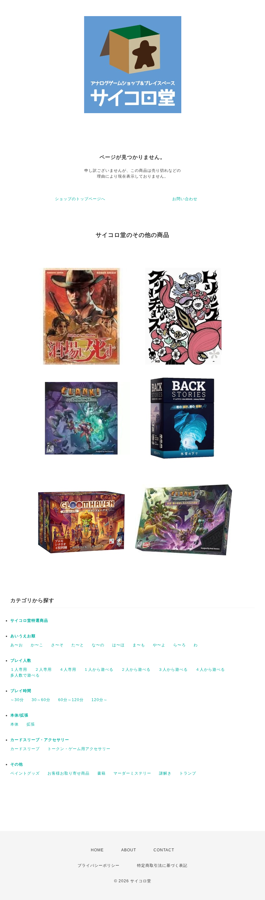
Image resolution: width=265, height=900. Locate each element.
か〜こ (37, 645)
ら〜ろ (179, 645)
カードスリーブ (25, 749)
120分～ (99, 700)
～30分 (17, 700)
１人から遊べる (98, 669)
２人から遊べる (136, 669)
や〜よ (159, 645)
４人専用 (67, 669)
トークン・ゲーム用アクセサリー (79, 749)
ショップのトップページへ (80, 199)
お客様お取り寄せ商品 (69, 773)
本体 (14, 724)
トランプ (187, 773)
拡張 (30, 724)
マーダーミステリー (132, 773)
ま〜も (138, 645)
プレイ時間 (20, 691)
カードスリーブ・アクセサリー (39, 740)
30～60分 (41, 700)
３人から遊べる (173, 669)
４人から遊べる (210, 669)
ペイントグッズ (25, 773)
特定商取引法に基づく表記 (162, 865)
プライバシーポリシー (99, 865)
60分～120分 (71, 700)
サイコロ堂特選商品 (29, 620)
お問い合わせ (184, 199)
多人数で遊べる (25, 675)
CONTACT (164, 850)
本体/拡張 (19, 715)
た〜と (77, 645)
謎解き (165, 773)
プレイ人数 (20, 660)
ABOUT (128, 850)
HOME (97, 850)
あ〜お (16, 645)
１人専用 (18, 669)
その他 (16, 764)
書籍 (101, 773)
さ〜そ (57, 645)
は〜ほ (118, 645)
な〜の (98, 645)
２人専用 (43, 669)
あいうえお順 (23, 636)
